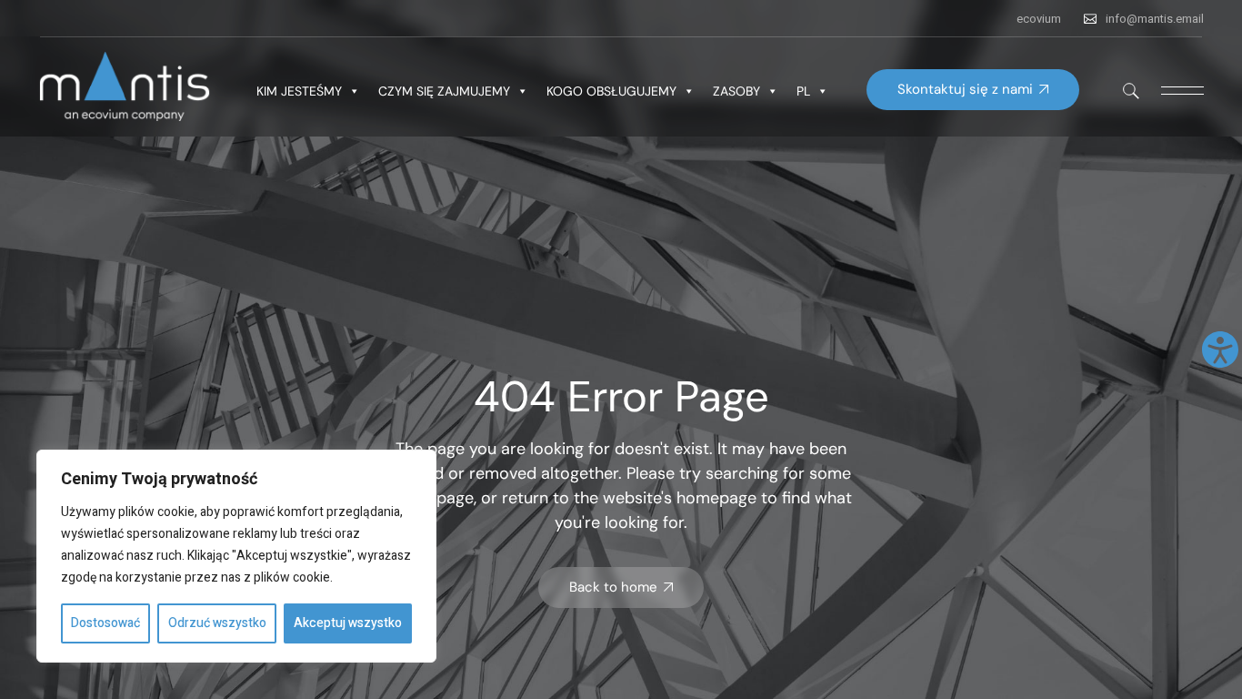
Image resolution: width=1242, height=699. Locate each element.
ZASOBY (736, 91)
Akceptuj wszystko (348, 623)
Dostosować (105, 623)
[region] (236, 556)
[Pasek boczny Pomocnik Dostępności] (1220, 349)
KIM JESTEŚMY (299, 91)
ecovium (1039, 18)
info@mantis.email (1155, 18)
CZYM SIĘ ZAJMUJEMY (444, 91)
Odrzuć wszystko (217, 623)
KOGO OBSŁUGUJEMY (611, 91)
